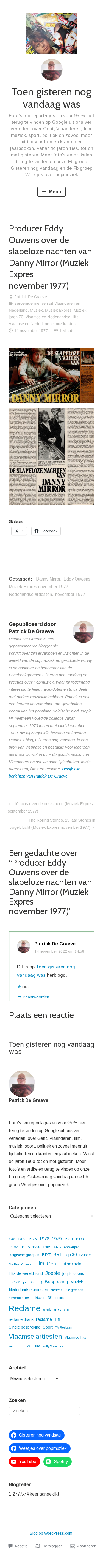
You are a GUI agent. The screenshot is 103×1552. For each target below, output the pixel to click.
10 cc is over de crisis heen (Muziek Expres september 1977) (50, 807)
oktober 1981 (43, 1298)
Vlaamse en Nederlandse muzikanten (42, 323)
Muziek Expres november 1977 (38, 586)
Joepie (52, 1273)
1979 (57, 1238)
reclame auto (56, 1309)
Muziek (36, 310)
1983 (79, 1239)
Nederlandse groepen (67, 1290)
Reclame (24, 1308)
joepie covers (73, 1274)
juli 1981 (15, 1282)
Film (39, 1263)
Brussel (85, 1255)
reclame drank (21, 1319)
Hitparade (71, 1264)
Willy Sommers (53, 1346)
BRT (46, 1254)
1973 (22, 1239)
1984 (14, 1247)
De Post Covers (20, 1264)
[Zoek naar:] (44, 1410)
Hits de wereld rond (26, 1273)
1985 (25, 1247)
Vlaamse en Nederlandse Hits (52, 316)
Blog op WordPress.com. (51, 1533)
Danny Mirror (48, 579)
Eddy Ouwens (76, 579)
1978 (44, 1238)
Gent (52, 1264)
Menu (54, 191)
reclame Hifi (48, 1319)
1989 (47, 1247)
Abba (57, 1247)
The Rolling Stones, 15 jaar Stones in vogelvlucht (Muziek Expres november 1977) (52, 823)
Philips (60, 1297)
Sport (48, 1327)
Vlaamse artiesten (35, 1336)
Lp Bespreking (53, 1281)
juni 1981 (29, 1282)
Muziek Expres (58, 310)
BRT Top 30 (65, 1254)
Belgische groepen (24, 1255)
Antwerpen (72, 1247)
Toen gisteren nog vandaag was (51, 98)
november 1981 (20, 1297)
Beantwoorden (36, 997)
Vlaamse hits (76, 1337)
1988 (36, 1247)
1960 (12, 1239)
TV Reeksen (63, 1327)
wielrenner (16, 1346)
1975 (32, 1239)
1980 (68, 1239)
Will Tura (33, 1346)
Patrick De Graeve (30, 296)
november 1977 (70, 594)
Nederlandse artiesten (30, 594)
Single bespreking (24, 1327)
